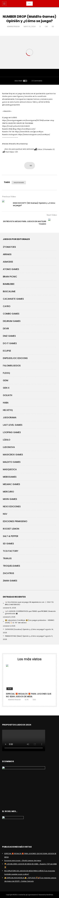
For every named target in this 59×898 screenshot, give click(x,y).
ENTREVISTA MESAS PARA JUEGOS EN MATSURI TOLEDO (24, 222)
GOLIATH (7, 395)
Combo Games (11, 313)
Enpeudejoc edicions (15, 358)
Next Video (52, 215)
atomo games (11, 269)
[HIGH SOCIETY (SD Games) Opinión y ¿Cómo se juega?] (6, 204)
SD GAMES (8, 543)
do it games (10, 343)
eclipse (7, 350)
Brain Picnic (10, 276)
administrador (13, 26)
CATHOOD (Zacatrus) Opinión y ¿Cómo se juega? (25, 629)
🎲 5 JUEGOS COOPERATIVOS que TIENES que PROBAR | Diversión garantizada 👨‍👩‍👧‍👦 (30, 612)
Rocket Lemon (11, 528)
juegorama (9, 417)
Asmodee (8, 261)
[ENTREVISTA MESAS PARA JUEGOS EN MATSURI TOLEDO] (52, 222)
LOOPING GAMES (12, 432)
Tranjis (7, 558)
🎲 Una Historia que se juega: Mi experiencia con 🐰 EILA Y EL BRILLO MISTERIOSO (29, 603)
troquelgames (11, 565)
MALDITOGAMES (19, 182)
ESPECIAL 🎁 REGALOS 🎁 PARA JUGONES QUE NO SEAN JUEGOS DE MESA (28, 695)
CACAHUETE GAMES (13, 298)
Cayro (6, 306)
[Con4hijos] (29, 3)
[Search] (55, 3)
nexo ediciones (12, 506)
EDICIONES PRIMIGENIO (15, 521)
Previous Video (9, 196)
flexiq (6, 372)
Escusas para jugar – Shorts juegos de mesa (22, 860)
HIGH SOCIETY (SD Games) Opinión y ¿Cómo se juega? (34, 204)
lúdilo (6, 439)
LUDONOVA (9, 447)
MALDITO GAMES (11, 461)
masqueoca (10, 469)
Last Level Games (12, 424)
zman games (10, 580)
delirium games (11, 321)
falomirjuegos (12, 365)
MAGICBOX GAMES (13, 454)
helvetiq (8, 410)
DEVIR (6, 328)
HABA (5, 402)
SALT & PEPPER (10, 536)
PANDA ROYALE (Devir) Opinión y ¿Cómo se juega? (25, 636)
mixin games (10, 499)
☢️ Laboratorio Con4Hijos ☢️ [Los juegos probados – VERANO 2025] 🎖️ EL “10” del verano (29, 621)
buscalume (9, 291)
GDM (5, 380)
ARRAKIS (7, 254)
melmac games (11, 484)
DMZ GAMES (9, 335)
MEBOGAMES (9, 476)
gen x (6, 387)
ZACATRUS (8, 573)
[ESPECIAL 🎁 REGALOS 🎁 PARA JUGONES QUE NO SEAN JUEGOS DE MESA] (29, 677)
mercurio (8, 491)
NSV (5, 513)
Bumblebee (8, 284)
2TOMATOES (9, 246)
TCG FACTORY (10, 550)
